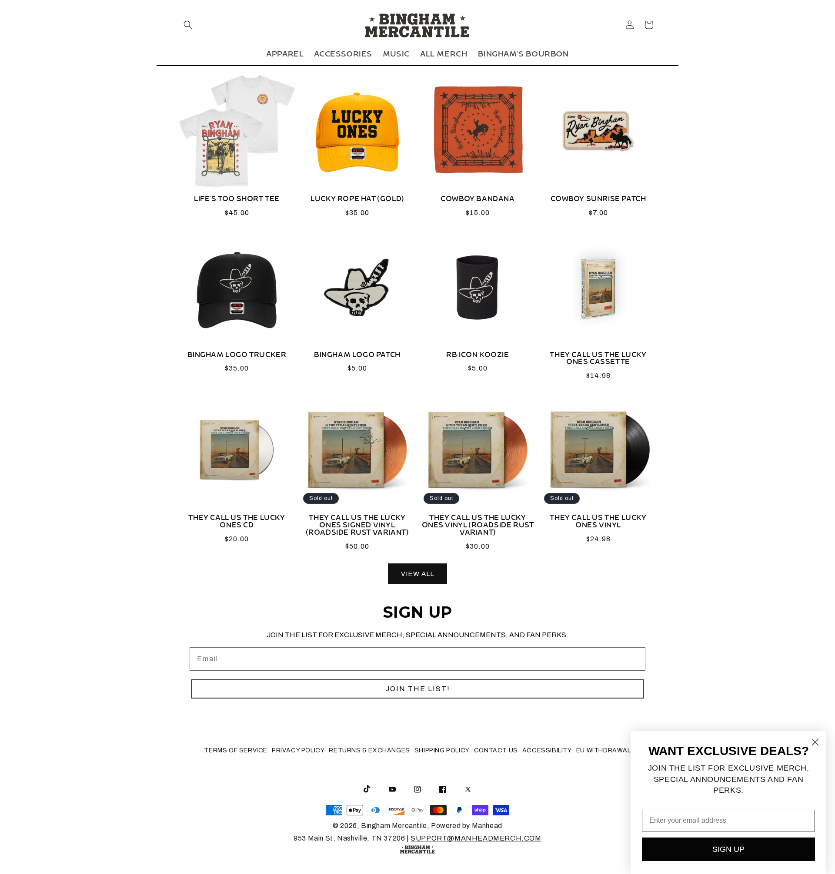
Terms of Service (235, 750)
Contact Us (496, 750)
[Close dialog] (815, 742)
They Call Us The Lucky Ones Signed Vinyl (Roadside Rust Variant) (357, 527)
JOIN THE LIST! (417, 688)
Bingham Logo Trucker (237, 357)
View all (417, 573)
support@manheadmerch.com (476, 838)
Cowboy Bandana (477, 201)
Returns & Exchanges (369, 750)
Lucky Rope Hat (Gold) (357, 201)
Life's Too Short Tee (237, 201)
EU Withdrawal (603, 750)
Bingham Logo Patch (357, 357)
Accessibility (547, 750)
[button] (187, 24)
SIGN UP (728, 849)
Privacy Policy (298, 750)
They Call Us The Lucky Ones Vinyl (598, 523)
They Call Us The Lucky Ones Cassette (598, 360)
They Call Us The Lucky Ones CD (236, 523)
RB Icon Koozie (477, 357)
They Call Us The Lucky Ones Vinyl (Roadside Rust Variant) (478, 527)
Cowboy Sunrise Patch (598, 201)
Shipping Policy (442, 750)
